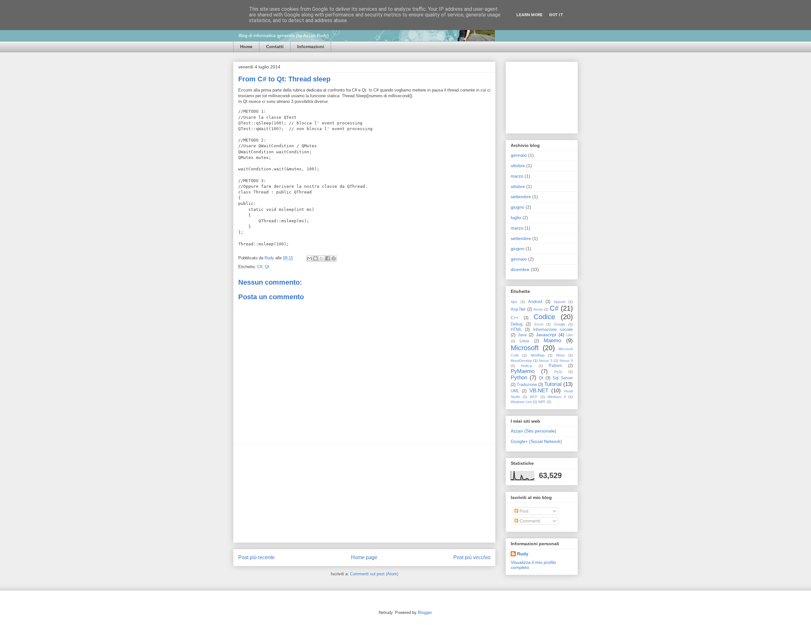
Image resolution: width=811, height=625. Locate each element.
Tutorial (553, 384)
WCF (534, 397)
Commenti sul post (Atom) (374, 573)
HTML (516, 329)
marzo (517, 176)
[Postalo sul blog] (315, 258)
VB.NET (538, 391)
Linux (524, 341)
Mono (560, 355)
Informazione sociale (553, 329)
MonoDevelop (521, 361)
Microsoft (525, 348)
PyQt (558, 372)
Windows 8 (556, 397)
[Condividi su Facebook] (327, 258)
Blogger (424, 612)
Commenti (529, 520)
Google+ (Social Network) (536, 441)
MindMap (538, 355)
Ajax (514, 302)
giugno (517, 207)
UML (515, 391)
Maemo (552, 341)
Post (523, 511)
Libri (569, 335)
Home (246, 46)
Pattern (555, 365)
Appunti (559, 302)
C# (259, 266)
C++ (515, 318)
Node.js (527, 366)
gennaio (519, 155)
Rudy (270, 258)
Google (559, 324)
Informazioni (310, 46)
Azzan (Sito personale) (533, 430)
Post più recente (256, 557)
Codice (544, 317)
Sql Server (562, 378)
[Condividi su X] (321, 258)
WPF (542, 402)
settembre (521, 196)
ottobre (518, 165)
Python (519, 378)
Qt (267, 266)
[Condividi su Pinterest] (333, 258)
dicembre (520, 269)
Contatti (275, 46)
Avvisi (538, 309)
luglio (516, 217)
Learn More (529, 14)
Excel (538, 324)
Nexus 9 (566, 361)
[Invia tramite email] (309, 258)
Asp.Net (518, 309)
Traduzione (527, 384)
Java (522, 335)
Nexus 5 (545, 361)
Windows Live (521, 402)
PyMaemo (522, 371)
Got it (556, 14)
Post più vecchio (471, 557)
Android (535, 302)
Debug (516, 324)
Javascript (546, 334)
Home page (364, 557)
